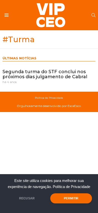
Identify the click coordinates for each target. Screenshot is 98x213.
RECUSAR (27, 198)
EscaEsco (74, 106)
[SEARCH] (93, 15)
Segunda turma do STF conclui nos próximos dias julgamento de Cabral (45, 74)
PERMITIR (71, 198)
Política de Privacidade (71, 187)
